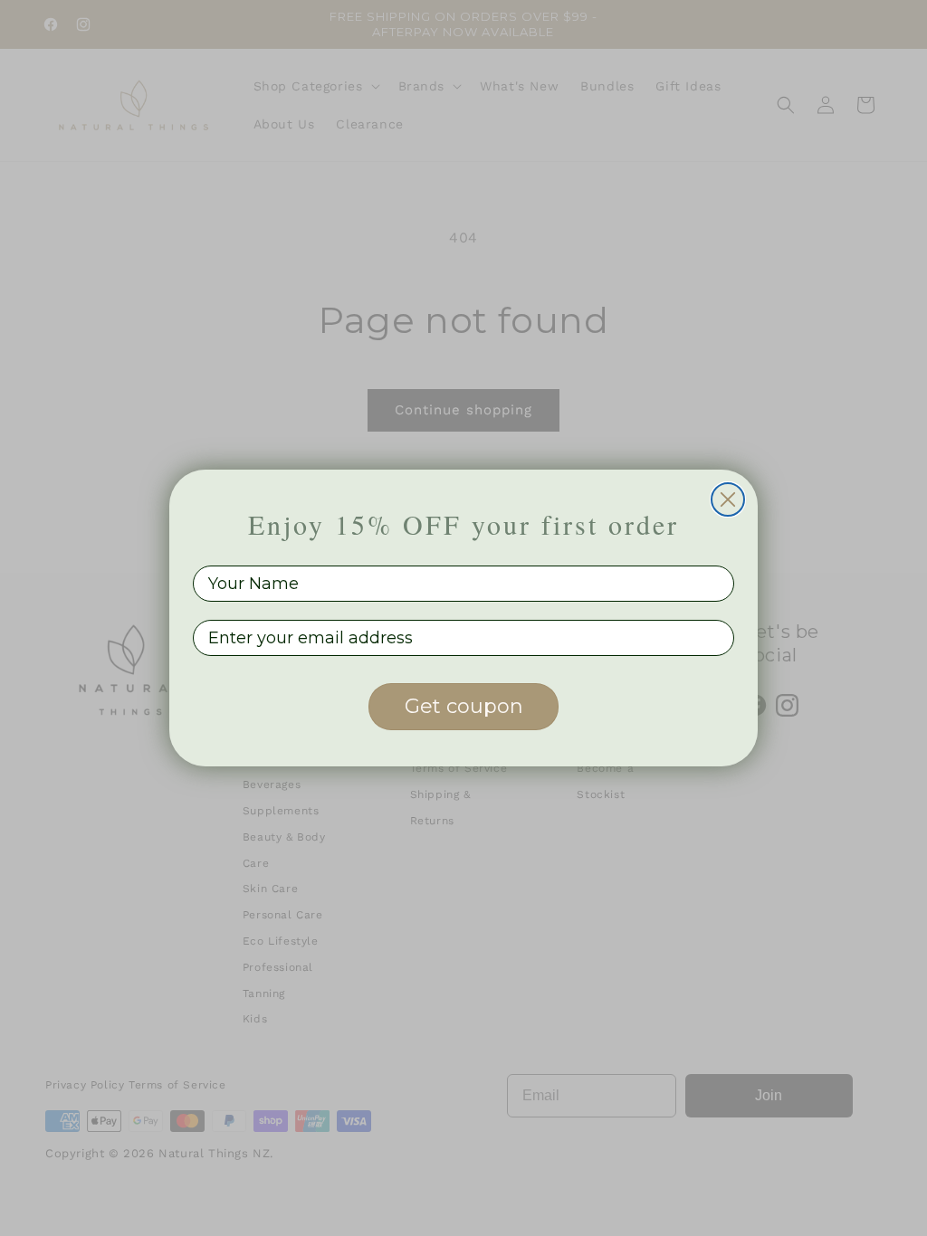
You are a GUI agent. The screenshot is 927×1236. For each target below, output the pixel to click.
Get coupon (464, 706)
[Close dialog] (728, 499)
